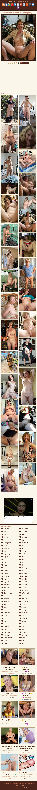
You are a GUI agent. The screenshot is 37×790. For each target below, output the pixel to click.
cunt (5, 604)
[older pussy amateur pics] (9, 434)
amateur (6, 529)
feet (4, 621)
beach (5, 545)
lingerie (24, 551)
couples (6, 599)
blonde (5, 565)
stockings (24, 618)
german (6, 627)
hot (22, 540)
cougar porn (7, 596)
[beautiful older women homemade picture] (9, 362)
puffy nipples (25, 593)
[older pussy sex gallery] (27, 473)
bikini (5, 559)
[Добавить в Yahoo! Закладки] (18, 7)
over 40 (24, 576)
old (22, 565)
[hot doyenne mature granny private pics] (9, 334)
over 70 (24, 585)
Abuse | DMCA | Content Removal (13, 783)
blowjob (6, 568)
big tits (5, 557)
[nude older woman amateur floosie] (9, 281)
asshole (6, 537)
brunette (6, 576)
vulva (23, 638)
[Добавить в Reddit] (24, 4)
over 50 (24, 579)
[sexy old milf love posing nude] (9, 457)
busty (5, 579)
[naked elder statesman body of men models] (27, 386)
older (23, 571)
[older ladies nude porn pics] (9, 138)
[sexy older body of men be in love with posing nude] (9, 188)
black (5, 562)
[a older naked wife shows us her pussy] (18, 37)
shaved (24, 607)
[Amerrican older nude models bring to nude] (9, 109)
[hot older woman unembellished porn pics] (27, 447)
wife (22, 640)
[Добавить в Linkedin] (15, 4)
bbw (5, 540)
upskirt (23, 629)
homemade (25, 537)
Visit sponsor (24, 63)
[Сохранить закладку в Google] (9, 4)
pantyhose (25, 590)
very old (24, 635)
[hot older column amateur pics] (27, 352)
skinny (23, 610)
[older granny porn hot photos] (27, 161)
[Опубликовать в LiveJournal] (18, 4)
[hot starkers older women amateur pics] (27, 110)
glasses (6, 635)
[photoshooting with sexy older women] (9, 235)
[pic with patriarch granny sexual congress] (9, 306)
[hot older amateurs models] (9, 258)
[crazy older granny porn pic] (9, 480)
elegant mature (8, 613)
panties (24, 587)
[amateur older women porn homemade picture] (9, 386)
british (5, 573)
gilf (4, 629)
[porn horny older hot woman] (27, 273)
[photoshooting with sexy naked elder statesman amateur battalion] (9, 168)
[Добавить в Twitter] (33, 4)
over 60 (24, 582)
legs (22, 548)
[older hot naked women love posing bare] (27, 325)
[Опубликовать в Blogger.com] (3, 4)
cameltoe (6, 585)
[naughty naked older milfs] (27, 244)
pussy (23, 596)
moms (23, 559)
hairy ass (24, 529)
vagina (23, 632)
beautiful (6, 548)
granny (5, 640)
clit (4, 590)
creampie (6, 601)
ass (4, 534)
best (5, 551)
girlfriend (6, 632)
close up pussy (8, 593)
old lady (24, 568)
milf (22, 557)
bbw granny (7, 543)
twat (22, 627)
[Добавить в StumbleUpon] (27, 4)
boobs (5, 571)
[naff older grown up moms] (27, 299)
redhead (24, 599)
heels (23, 534)
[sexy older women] (27, 202)
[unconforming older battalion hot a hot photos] (9, 410)
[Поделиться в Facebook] (6, 4)
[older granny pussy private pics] (27, 418)
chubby (6, 587)
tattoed (23, 621)
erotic (5, 615)
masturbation (25, 554)
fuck (4, 624)
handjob (24, 531)
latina (23, 545)
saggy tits (24, 601)
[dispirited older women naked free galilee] (27, 184)
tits (22, 624)
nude (23, 562)
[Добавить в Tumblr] (30, 4)
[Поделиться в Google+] (12, 4)
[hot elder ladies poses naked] (9, 209)
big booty (6, 554)
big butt (6, 582)
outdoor (24, 573)
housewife (25, 543)
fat (4, 618)
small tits (24, 613)
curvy (5, 607)
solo (22, 615)
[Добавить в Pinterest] (21, 4)
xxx (22, 643)
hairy (5, 643)
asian (5, 531)
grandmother (7, 638)
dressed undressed (10, 610)
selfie (23, 604)
